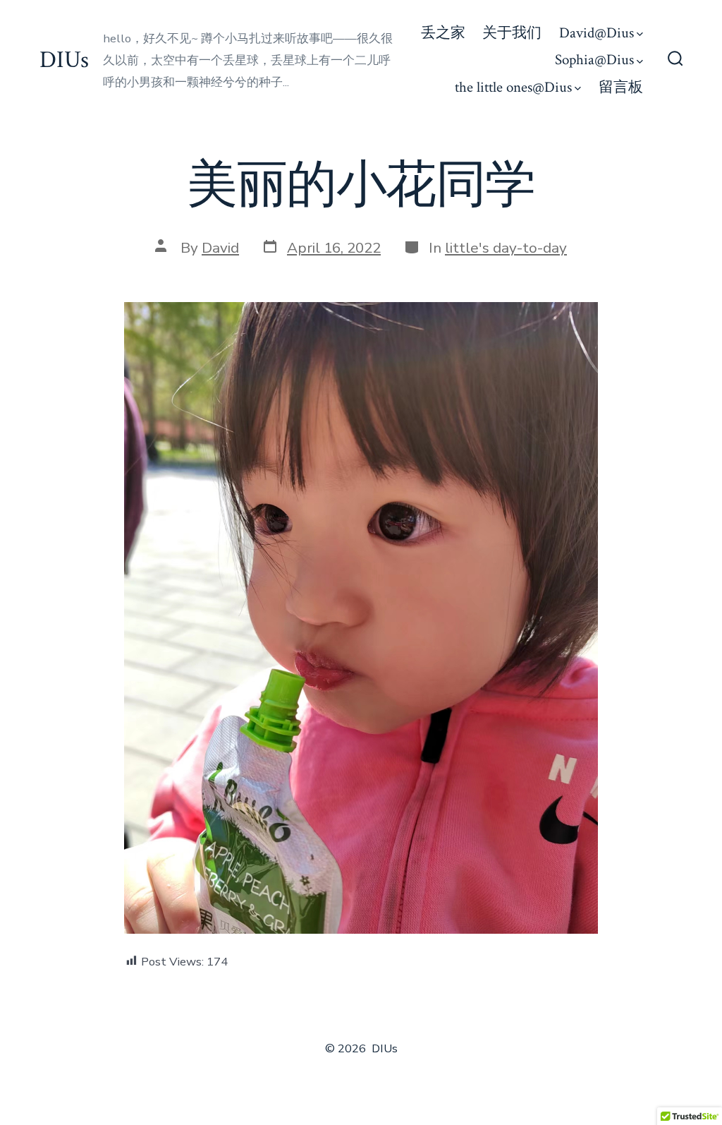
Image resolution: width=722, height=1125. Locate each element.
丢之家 (443, 32)
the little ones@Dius (513, 87)
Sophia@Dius (594, 59)
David (220, 248)
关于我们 (512, 32)
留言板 (621, 87)
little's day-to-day (506, 248)
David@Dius (596, 32)
